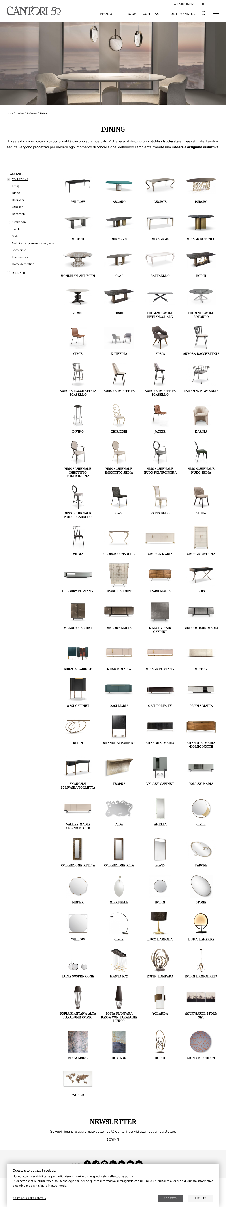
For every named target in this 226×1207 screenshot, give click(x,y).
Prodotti (109, 13)
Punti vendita (181, 13)
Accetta (170, 1198)
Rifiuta (201, 1198)
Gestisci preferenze (28, 1198)
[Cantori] (34, 10)
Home (10, 113)
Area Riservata (184, 4)
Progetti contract (143, 13)
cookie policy (124, 1176)
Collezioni (32, 113)
